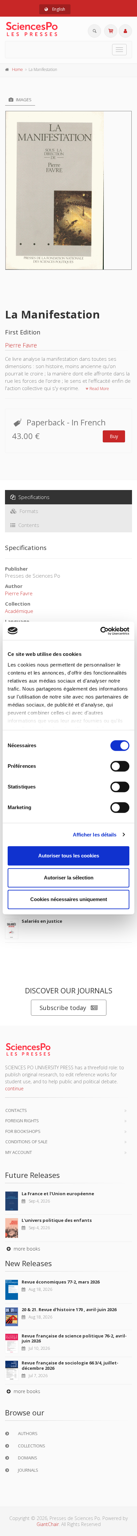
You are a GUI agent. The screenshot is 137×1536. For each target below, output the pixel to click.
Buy (114, 436)
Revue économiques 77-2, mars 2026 (60, 1282)
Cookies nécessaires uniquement (68, 899)
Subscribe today (63, 1008)
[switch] (119, 766)
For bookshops (23, 1131)
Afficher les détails (95, 834)
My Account (18, 1152)
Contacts (16, 1110)
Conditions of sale (26, 1142)
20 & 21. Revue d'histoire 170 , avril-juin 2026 (69, 1309)
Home (17, 69)
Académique (19, 611)
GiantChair (48, 1524)
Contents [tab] (28, 525)
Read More (98, 388)
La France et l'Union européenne (58, 1194)
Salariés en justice (42, 921)
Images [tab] (23, 100)
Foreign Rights (22, 1121)
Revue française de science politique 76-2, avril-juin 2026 (74, 1338)
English (58, 9)
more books (26, 1249)
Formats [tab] (28, 511)
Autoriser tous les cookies (68, 855)
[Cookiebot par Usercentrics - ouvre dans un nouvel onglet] (100, 631)
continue (14, 1088)
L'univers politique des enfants (57, 1220)
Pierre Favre (21, 345)
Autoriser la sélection (68, 877)
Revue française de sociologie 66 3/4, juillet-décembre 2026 (70, 1365)
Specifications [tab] (33, 497)
